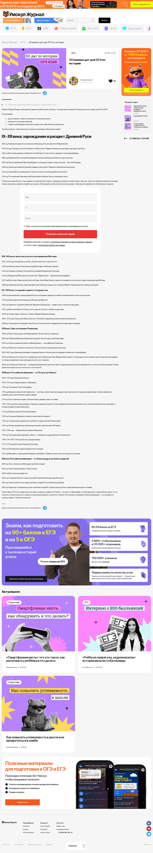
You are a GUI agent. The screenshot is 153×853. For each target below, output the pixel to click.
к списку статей (139, 138)
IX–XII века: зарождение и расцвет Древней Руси (30, 104)
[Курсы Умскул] (48, 20)
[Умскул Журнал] (76, 4)
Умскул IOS (43, 829)
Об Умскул (26, 826)
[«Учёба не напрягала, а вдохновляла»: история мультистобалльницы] (114, 623)
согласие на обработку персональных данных (70, 242)
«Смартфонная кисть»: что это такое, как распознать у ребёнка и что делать (35, 659)
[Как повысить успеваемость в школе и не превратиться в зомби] (38, 703)
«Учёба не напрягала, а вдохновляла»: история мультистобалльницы (109, 659)
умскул (3, 503)
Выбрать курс (60, 826)
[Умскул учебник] (17, 20)
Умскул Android (45, 832)
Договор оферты (49, 844)
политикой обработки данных (51, 245)
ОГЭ (73, 53)
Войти (104, 20)
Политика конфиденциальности (34, 844)
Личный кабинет (28, 832)
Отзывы (25, 829)
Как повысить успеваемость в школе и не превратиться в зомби (35, 739)
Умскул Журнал (45, 826)
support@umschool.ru (62, 829)
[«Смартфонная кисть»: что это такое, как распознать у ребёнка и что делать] (38, 623)
